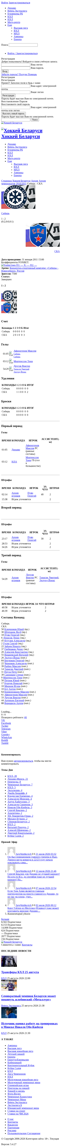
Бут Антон (10, 689)
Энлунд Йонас (20, 372)
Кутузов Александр (14, 640)
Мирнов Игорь (12, 686)
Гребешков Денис (13, 649)
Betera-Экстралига (17, 10)
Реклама (12, 1130)
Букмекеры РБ (15, 13)
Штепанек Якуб (12, 632)
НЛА (14, 461)
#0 (25, 717)
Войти (4, 2)
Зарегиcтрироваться (19, 2)
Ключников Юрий (14, 629)
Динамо (12, 8)
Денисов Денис (11, 637)
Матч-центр (14, 22)
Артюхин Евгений (14, 700)
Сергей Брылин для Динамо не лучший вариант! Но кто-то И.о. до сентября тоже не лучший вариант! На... (34, 877)
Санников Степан (13, 674)
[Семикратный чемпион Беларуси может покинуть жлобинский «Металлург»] (9, 990)
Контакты (27, 944)
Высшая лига (21, 28)
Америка (18, 36)
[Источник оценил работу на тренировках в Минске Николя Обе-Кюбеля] (9, 1017)
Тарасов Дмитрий (21, 369)
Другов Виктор (22, 366)
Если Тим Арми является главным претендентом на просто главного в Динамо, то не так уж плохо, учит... (33, 894)
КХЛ (10, 16)
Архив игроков (16, 494)
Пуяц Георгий (32, 494)
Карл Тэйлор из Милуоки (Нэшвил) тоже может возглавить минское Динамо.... (33, 909)
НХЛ (10, 19)
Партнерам (13, 1127)
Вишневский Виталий (16, 654)
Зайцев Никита (12, 646)
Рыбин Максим (12, 666)
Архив (34, 180)
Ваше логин (37, 92)
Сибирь (5, 213)
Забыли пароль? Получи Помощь (19, 74)
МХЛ (17, 33)
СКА (57, 251)
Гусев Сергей (10, 643)
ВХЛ (16, 30)
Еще (10, 25)
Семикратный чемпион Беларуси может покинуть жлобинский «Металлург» (28, 997)
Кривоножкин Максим (16, 691)
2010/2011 (21, 183)
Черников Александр (15, 663)
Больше (5, 919)
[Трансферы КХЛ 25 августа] (9, 966)
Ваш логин (37, 64)
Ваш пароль (37, 68)
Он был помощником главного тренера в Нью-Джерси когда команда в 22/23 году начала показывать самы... (33, 860)
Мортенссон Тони (23, 361)
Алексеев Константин (16, 652)
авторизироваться (23, 761)
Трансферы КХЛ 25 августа (20, 972)
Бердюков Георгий (14, 660)
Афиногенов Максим (25, 351)
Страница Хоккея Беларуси (15, 180)
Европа (18, 39)
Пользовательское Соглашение (24, 1133)
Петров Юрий (11, 680)
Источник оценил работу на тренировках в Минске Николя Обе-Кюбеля (29, 1025)
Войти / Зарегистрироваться (23, 53)
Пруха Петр (10, 672)
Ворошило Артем (13, 703)
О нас (11, 1119)
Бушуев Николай (13, 683)
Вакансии (13, 1124)
